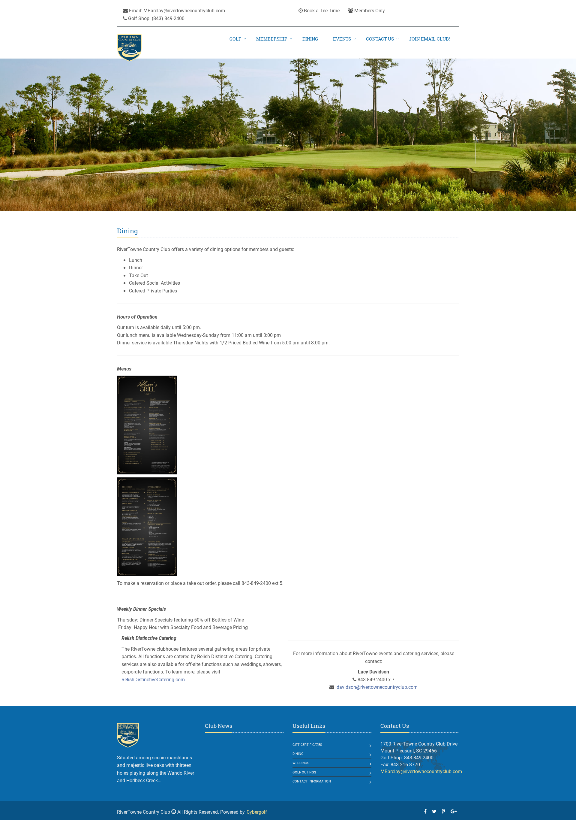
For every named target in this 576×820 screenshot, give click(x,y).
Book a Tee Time (321, 10)
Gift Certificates (307, 744)
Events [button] (342, 39)
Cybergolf (257, 812)
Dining (310, 39)
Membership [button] (271, 39)
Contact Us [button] (380, 39)
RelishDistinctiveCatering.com (153, 679)
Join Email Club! (429, 39)
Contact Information (311, 781)
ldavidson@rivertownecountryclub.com (376, 687)
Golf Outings (304, 772)
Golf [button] (235, 39)
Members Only (369, 10)
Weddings (300, 763)
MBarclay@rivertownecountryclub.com (184, 10)
